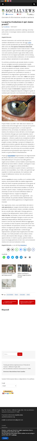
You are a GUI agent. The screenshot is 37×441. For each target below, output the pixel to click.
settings (14, 435)
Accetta (5, 438)
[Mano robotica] (9, 283)
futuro (16, 294)
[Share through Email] (12, 249)
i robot (29, 42)
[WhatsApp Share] (16, 249)
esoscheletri (10, 294)
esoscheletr (11, 155)
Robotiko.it (24, 245)
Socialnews (6, 27)
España (6, 1)
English (10, 1)
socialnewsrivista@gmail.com (14, 420)
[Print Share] (8, 249)
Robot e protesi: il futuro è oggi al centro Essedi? (24, 275)
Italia (8, 1)
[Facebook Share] (33, 249)
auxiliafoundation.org (8, 417)
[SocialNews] (18, 11)
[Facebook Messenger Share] (20, 249)
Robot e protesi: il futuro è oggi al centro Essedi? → (27, 302)
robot (28, 294)
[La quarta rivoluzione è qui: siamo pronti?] (9, 268)
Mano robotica (6, 288)
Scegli (3, 383)
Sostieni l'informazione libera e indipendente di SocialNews (18, 379)
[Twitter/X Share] (29, 249)
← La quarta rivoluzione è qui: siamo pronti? (9, 302)
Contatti (4, 425)
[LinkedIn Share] (25, 249)
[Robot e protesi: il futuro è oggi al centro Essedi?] (25, 268)
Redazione (4, 427)
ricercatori (22, 294)
